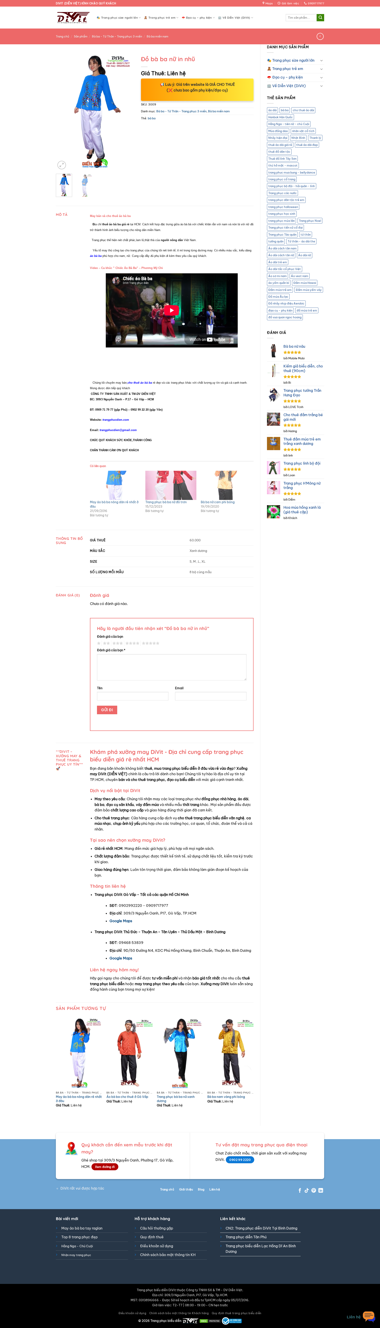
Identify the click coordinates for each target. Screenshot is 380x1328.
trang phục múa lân (281, 220)
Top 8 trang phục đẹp (79, 1237)
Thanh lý (315, 138)
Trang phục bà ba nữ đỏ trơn (166, 502)
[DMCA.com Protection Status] (210, 1321)
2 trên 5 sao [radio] (106, 643)
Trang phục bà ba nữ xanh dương (176, 1099)
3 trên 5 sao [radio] (117, 643)
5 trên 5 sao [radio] (150, 643)
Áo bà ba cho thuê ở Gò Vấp (127, 1097)
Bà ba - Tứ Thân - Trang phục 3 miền (117, 36)
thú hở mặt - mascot (283, 165)
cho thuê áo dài (303, 110)
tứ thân (306, 234)
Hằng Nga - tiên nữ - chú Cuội (288, 124)
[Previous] (63, 111)
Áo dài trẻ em (277, 262)
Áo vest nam (299, 276)
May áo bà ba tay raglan (81, 1228)
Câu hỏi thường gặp (156, 1228)
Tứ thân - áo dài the (301, 241)
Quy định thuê (152, 1237)
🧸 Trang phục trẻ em (159, 17)
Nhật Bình (298, 138)
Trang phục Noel (310, 220)
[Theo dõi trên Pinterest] (313, 1190)
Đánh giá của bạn (110, 637)
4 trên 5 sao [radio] (131, 643)
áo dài (272, 110)
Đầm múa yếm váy (309, 290)
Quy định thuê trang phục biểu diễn (236, 1313)
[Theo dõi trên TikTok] (306, 1190)
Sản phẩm (81, 36)
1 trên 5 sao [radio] (98, 643)
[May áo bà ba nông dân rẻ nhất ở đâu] (115, 485)
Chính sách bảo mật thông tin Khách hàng (179, 1313)
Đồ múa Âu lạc (278, 296)
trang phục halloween (283, 207)
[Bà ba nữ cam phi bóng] (226, 485)
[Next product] (320, 36)
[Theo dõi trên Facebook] (300, 1190)
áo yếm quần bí (278, 283)
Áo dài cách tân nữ (281, 255)
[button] (61, 165)
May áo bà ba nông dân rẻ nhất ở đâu (79, 1099)
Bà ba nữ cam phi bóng (218, 502)
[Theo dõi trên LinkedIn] (320, 1190)
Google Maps (121, 921)
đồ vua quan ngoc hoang (284, 317)
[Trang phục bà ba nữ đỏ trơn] (170, 485)
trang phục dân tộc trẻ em (286, 200)
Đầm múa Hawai (304, 283)
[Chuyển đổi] (321, 60)
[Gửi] (320, 17)
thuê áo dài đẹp (307, 145)
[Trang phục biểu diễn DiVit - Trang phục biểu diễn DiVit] (73, 17)
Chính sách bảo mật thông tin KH (167, 1255)
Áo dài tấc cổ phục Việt (284, 269)
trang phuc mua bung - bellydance (291, 172)
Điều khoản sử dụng (156, 1246)
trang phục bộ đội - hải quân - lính (291, 186)
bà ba (285, 110)
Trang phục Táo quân (282, 234)
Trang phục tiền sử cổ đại (285, 227)
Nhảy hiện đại (277, 138)
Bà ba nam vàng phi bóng (226, 1097)
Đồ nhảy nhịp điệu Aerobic (286, 303)
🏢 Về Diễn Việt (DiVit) (234, 17)
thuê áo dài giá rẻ (280, 145)
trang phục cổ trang (281, 179)
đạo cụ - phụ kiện (280, 310)
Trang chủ (62, 36)
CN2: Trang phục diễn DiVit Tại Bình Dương (261, 1228)
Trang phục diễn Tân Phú (246, 1237)
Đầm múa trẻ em (280, 290)
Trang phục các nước (282, 193)
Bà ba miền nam (157, 36)
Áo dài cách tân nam (282, 248)
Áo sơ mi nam (277, 276)
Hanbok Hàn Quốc (280, 117)
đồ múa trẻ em (307, 310)
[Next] (127, 111)
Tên (99, 688)
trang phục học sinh (281, 213)
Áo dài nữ (304, 255)
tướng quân (275, 241)
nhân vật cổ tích (303, 131)
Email (179, 688)
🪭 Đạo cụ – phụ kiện (197, 17)
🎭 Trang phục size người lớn (117, 17)
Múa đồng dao (278, 131)
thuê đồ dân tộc (279, 151)
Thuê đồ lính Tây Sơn (282, 158)
